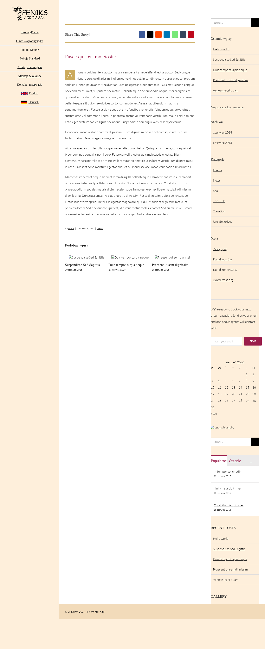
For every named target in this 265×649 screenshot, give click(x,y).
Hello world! (221, 49)
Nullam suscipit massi (228, 488)
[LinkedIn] (167, 34)
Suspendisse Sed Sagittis (82, 265)
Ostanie (235, 461)
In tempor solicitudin (228, 471)
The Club (219, 201)
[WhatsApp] (175, 34)
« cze (214, 413)
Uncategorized (223, 221)
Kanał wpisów (222, 259)
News (100, 228)
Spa (215, 191)
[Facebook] (142, 34)
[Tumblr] (183, 34)
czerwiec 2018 (222, 132)
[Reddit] (158, 34)
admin (71, 228)
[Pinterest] (191, 34)
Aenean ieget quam (225, 90)
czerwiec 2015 (222, 143)
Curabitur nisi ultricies (228, 505)
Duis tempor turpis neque (126, 265)
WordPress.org (223, 280)
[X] (150, 34)
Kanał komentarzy (225, 269)
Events (217, 170)
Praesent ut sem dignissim (170, 265)
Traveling (219, 211)
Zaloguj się (220, 249)
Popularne (219, 461)
